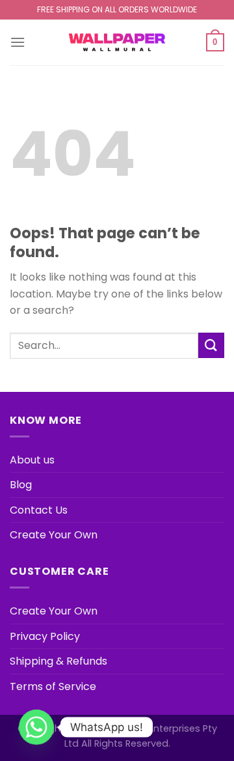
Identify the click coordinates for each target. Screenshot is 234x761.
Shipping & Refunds (58, 661)
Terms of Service (53, 686)
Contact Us (39, 510)
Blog (21, 484)
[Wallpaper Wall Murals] (117, 42)
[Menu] (17, 42)
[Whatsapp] (36, 727)
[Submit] (211, 345)
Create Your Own (54, 534)
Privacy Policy (45, 636)
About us (32, 459)
